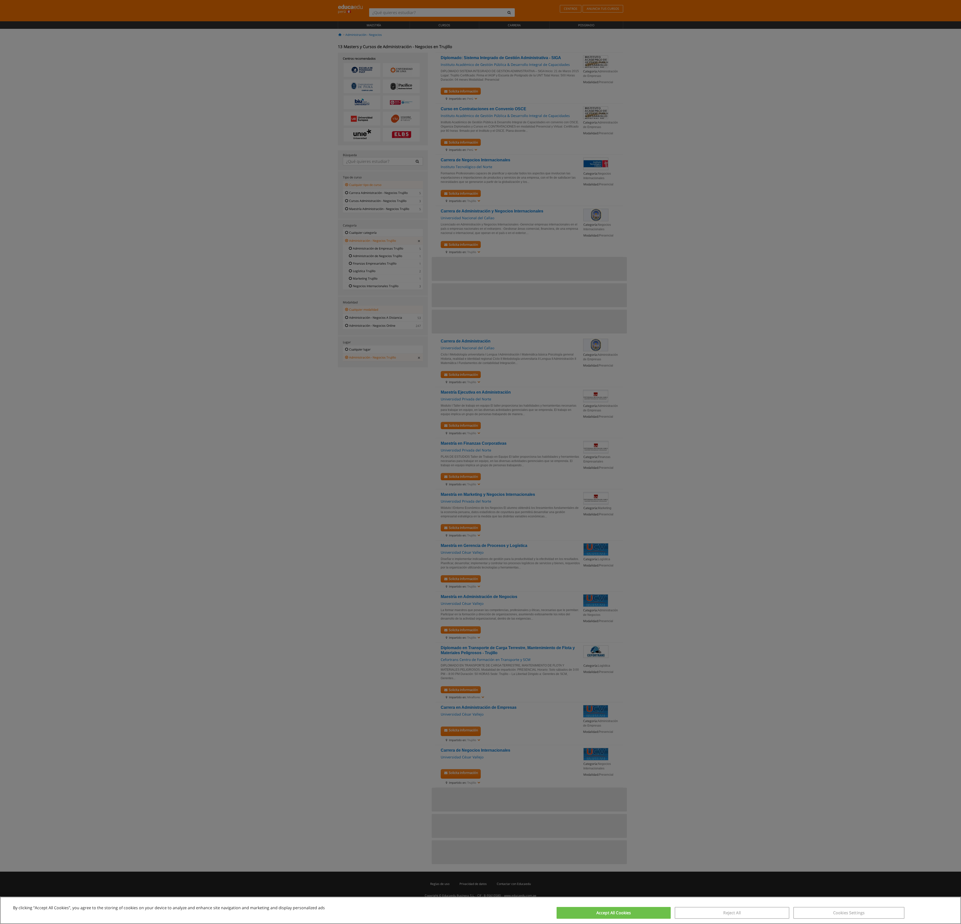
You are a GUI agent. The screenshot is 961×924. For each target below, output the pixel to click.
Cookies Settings (849, 912)
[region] (480, 910)
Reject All (732, 912)
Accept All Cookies (613, 912)
